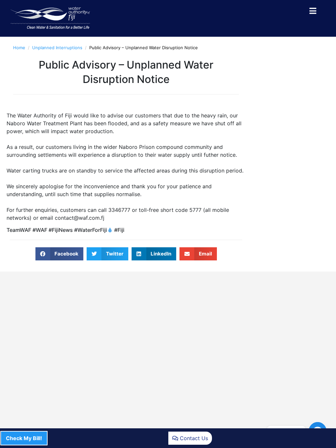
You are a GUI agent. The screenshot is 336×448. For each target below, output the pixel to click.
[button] (59, 253)
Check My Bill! (24, 438)
